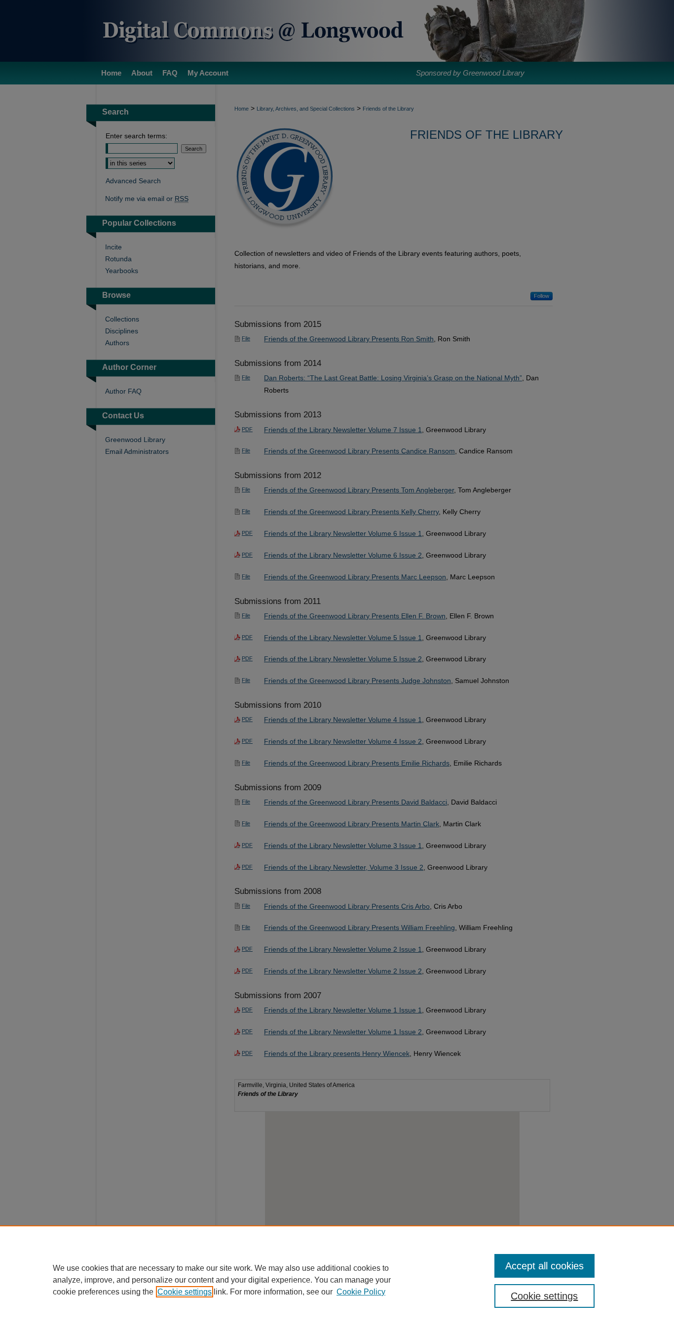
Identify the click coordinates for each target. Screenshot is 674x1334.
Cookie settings (184, 1292)
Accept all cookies (544, 1265)
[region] (337, 1279)
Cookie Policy (361, 1292)
